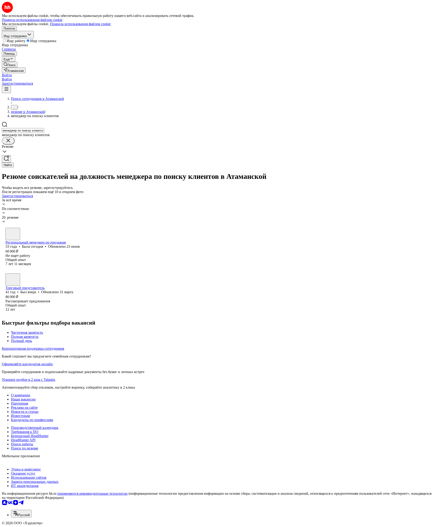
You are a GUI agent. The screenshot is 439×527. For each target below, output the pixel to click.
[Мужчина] (12, 279)
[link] (9, 64)
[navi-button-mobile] (6, 89)
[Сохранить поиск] (6, 159)
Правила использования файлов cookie (80, 24)
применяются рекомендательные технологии (92, 493)
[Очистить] (8, 141)
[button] (7, 75)
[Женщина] (12, 234)
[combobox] (23, 130)
